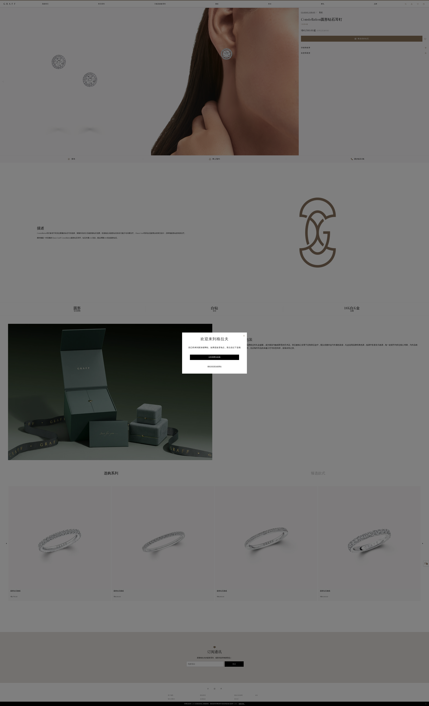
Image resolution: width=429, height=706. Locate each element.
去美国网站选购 (214, 357)
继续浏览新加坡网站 (214, 366)
